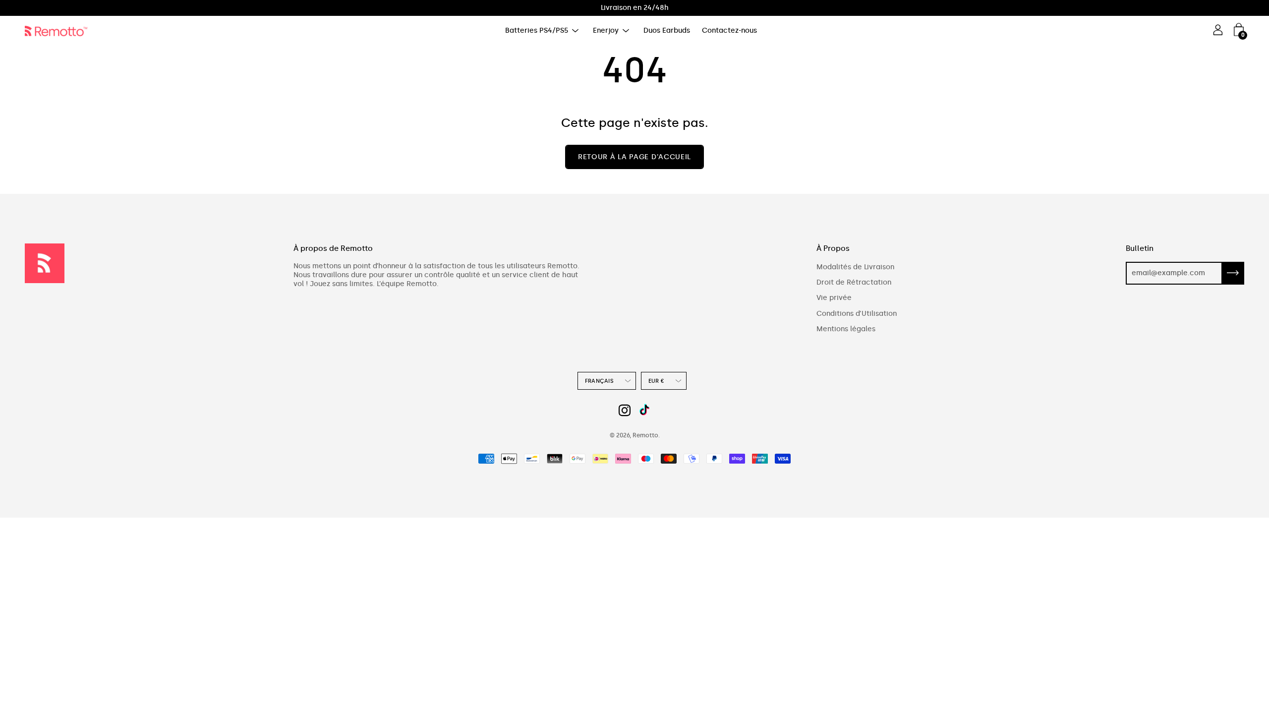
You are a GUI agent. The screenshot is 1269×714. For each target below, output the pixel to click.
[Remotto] (59, 31)
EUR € (656, 380)
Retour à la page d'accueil (634, 157)
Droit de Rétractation (853, 282)
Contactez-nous (729, 30)
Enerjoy (606, 30)
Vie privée (834, 298)
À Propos (833, 248)
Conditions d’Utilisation (856, 313)
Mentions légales (845, 329)
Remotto (645, 435)
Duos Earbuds (666, 30)
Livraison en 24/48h (635, 7)
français (599, 380)
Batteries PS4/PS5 (536, 30)
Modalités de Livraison (855, 267)
